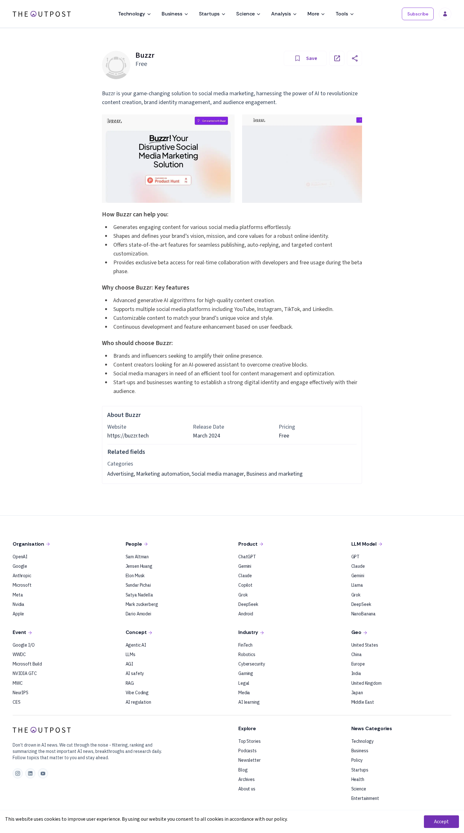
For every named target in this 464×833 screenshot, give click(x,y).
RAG (130, 683)
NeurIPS (20, 692)
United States (364, 645)
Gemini (244, 566)
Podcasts (247, 751)
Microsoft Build (27, 664)
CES (17, 702)
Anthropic (22, 575)
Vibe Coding (137, 692)
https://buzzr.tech (128, 436)
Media (244, 692)
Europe (358, 664)
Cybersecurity (251, 664)
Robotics (246, 654)
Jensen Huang (139, 566)
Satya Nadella (139, 595)
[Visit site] (336, 58)
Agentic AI (136, 645)
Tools (342, 13)
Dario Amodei (138, 614)
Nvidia (18, 604)
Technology (131, 13)
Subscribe (417, 14)
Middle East (362, 702)
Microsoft (22, 585)
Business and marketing (274, 474)
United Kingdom (366, 683)
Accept (441, 821)
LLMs (130, 654)
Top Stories (249, 741)
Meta (18, 595)
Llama (357, 585)
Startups (209, 13)
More (313, 13)
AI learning (248, 702)
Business (172, 13)
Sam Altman (137, 557)
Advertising (120, 474)
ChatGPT (247, 557)
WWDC (19, 654)
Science (245, 13)
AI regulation (138, 702)
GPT (355, 557)
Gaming (245, 673)
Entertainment (365, 798)
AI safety (135, 673)
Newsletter (249, 760)
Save (311, 58)
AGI (130, 664)
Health (357, 779)
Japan (357, 692)
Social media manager (218, 474)
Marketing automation (162, 474)
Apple (18, 614)
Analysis (281, 13)
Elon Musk (135, 575)
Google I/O (24, 645)
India (356, 673)
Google (20, 566)
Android (245, 614)
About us (246, 789)
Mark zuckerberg (142, 604)
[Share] (354, 58)
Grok (242, 595)
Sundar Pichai (138, 585)
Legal (243, 683)
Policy (357, 760)
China (356, 654)
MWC (18, 683)
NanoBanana (363, 614)
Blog (242, 770)
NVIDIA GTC (25, 673)
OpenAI (20, 557)
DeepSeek (248, 604)
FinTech (245, 645)
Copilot (245, 585)
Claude (245, 575)
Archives (246, 779)
